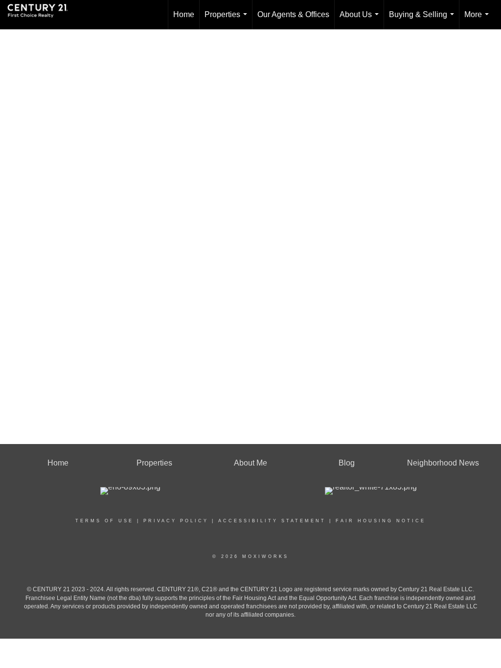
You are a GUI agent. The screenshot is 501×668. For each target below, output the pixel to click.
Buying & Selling (423, 19)
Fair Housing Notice (381, 520)
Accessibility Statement (272, 520)
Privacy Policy (175, 520)
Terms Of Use (104, 520)
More (478, 19)
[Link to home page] (42, 14)
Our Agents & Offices (293, 14)
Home (183, 14)
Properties (228, 19)
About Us (361, 19)
